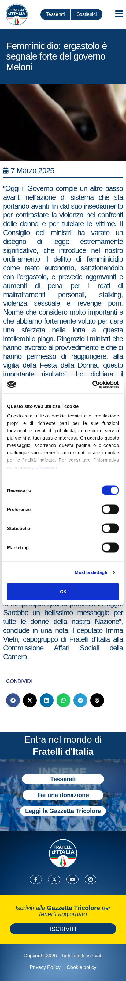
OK (63, 591)
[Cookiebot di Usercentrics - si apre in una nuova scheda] (92, 385)
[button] (13, 700)
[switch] (110, 509)
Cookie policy (81, 967)
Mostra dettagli (91, 572)
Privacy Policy (45, 967)
